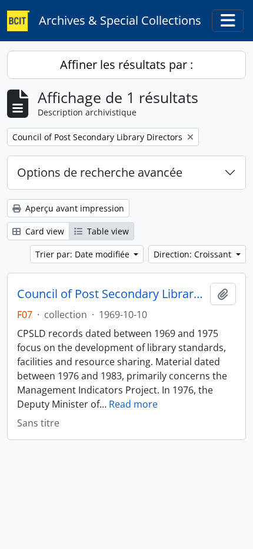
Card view (43, 231)
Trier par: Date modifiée (83, 254)
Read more (133, 404)
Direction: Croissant (194, 254)
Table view (107, 231)
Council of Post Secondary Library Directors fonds (111, 294)
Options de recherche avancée (99, 172)
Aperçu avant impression (73, 208)
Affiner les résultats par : (126, 64)
